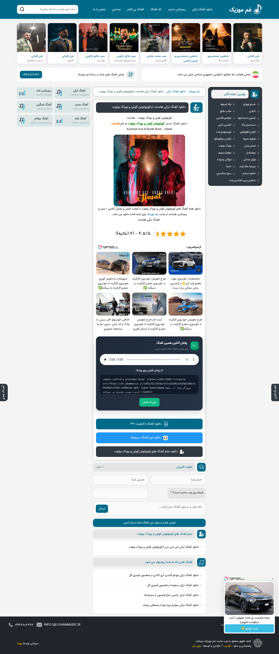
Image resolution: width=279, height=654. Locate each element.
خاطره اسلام (249, 173)
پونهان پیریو (225, 152)
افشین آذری (224, 125)
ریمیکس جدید (177, 9)
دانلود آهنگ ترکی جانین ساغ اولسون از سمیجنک (171, 595)
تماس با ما (99, 9)
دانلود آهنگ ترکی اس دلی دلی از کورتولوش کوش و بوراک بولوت (164, 547)
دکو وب (227, 646)
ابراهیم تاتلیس (223, 118)
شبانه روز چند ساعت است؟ (186, 492)
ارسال (102, 508)
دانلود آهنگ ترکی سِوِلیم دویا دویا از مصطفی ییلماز (171, 605)
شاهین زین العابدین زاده (242, 180)
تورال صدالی (249, 159)
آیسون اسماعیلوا (247, 118)
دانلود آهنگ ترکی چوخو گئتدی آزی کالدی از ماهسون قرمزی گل (164, 575)
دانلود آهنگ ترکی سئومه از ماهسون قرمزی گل (173, 585)
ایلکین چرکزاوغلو (222, 139)
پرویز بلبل (251, 152)
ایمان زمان (250, 146)
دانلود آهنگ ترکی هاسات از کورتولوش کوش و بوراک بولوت (148, 107)
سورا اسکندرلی (224, 173)
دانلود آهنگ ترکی (202, 9)
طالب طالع (225, 111)
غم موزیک (245, 10)
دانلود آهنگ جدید (176, 123)
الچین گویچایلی (248, 132)
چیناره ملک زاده (248, 166)
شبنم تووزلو (249, 104)
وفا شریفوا (226, 104)
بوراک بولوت (225, 146)
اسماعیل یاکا (249, 125)
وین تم (197, 646)
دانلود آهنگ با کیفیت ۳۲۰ (146, 423)
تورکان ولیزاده (224, 159)
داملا (228, 166)
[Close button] (273, 579)
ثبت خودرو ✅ (249, 628)
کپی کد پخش (149, 402)
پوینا (19, 643)
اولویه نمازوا (249, 139)
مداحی (116, 9)
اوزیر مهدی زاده (223, 132)
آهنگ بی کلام (135, 9)
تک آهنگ (156, 9)
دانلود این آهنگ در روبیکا (146, 437)
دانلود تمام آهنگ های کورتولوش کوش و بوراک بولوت (146, 451)
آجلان (252, 111)
